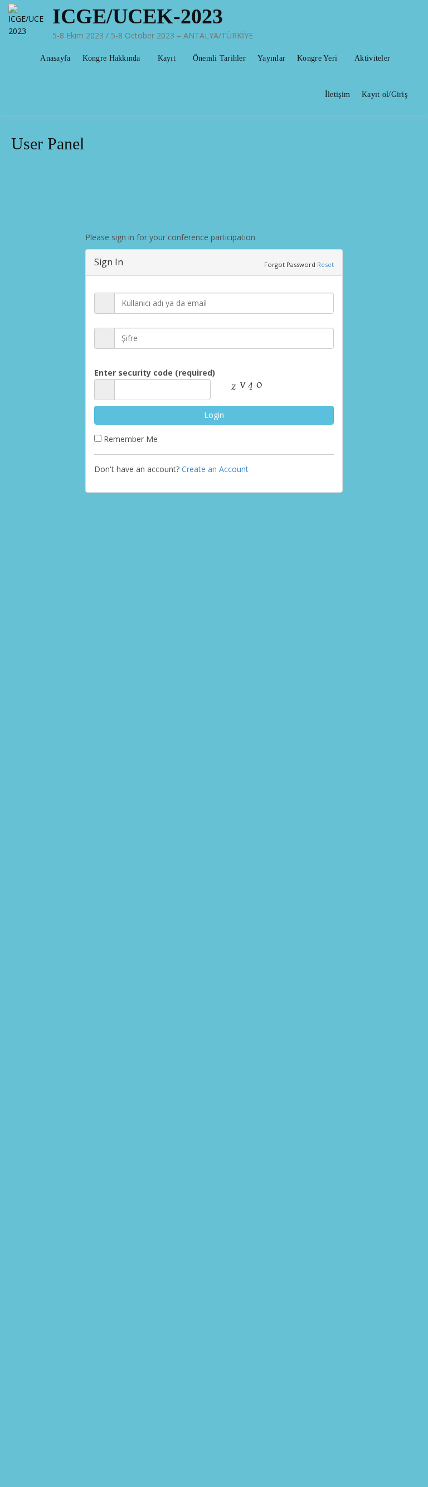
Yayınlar (271, 58)
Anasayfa (55, 58)
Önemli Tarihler (219, 58)
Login (214, 415)
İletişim (337, 94)
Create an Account (215, 469)
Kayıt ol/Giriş (384, 94)
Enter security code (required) (154, 372)
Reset (325, 264)
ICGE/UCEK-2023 (137, 16)
